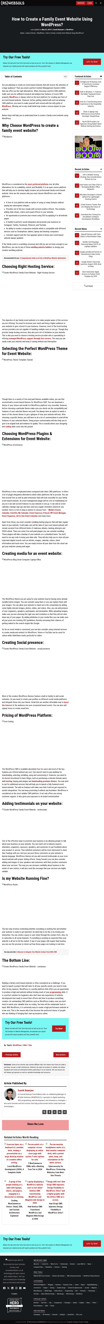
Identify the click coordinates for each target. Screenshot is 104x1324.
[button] (96, 3)
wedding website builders (41, 247)
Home (22, 33)
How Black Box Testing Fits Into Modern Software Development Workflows (91, 216)
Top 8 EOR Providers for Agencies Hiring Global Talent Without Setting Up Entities (90, 124)
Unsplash (69, 1322)
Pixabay (75, 1322)
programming (55, 992)
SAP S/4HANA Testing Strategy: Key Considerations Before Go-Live (90, 177)
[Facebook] (49, 1113)
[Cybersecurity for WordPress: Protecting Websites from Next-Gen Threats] (55, 1162)
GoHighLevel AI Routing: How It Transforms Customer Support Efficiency (90, 84)
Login (90, 3)
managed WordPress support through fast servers (30, 338)
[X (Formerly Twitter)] (54, 1113)
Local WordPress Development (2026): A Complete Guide (14, 1169)
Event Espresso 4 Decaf (39, 513)
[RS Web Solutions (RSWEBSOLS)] (12, 3)
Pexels (81, 1322)
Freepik (86, 1322)
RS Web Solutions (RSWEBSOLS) (36, 1322)
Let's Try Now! (92, 62)
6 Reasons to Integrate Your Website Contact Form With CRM (37, 952)
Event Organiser (8, 516)
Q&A (25, 1045)
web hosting (7, 781)
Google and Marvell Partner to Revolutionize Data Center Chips (91, 254)
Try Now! (58, 1028)
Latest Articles (31, 33)
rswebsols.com (14, 1306)
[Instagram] (64, 1113)
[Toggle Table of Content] (64, 76)
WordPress (69, 30)
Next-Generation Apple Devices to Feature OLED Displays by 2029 (91, 274)
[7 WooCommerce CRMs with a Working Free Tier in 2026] (35, 1159)
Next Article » (61, 1055)
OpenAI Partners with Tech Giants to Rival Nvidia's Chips (90, 235)
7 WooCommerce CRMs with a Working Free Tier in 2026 (35, 1166)
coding (8, 426)
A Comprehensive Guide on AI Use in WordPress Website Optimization (43, 258)
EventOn (13, 513)
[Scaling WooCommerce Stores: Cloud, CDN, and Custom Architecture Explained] (14, 1197)
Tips (30, 1045)
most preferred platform (38, 184)
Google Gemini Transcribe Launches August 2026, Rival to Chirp (90, 264)
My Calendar (23, 513)
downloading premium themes (44, 781)
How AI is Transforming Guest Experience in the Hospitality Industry (91, 104)
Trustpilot (14, 1294)
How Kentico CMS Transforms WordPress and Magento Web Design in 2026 (35, 1212)
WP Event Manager (58, 513)
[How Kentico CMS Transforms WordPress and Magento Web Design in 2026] (35, 1203)
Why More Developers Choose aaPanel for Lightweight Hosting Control (91, 197)
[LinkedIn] (59, 1113)
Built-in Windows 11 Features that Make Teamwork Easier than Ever (91, 94)
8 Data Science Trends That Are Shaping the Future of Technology (91, 207)
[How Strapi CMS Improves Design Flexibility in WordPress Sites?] (55, 1200)
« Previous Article (11, 1055)
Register (81, 3)
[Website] (44, 1113)
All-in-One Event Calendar (27, 516)
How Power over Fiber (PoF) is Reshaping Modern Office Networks (91, 187)
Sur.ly (17, 1310)
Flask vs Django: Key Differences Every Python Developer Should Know (90, 114)
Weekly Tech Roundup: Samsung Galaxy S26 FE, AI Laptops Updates (90, 244)
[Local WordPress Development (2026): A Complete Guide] (14, 1162)
